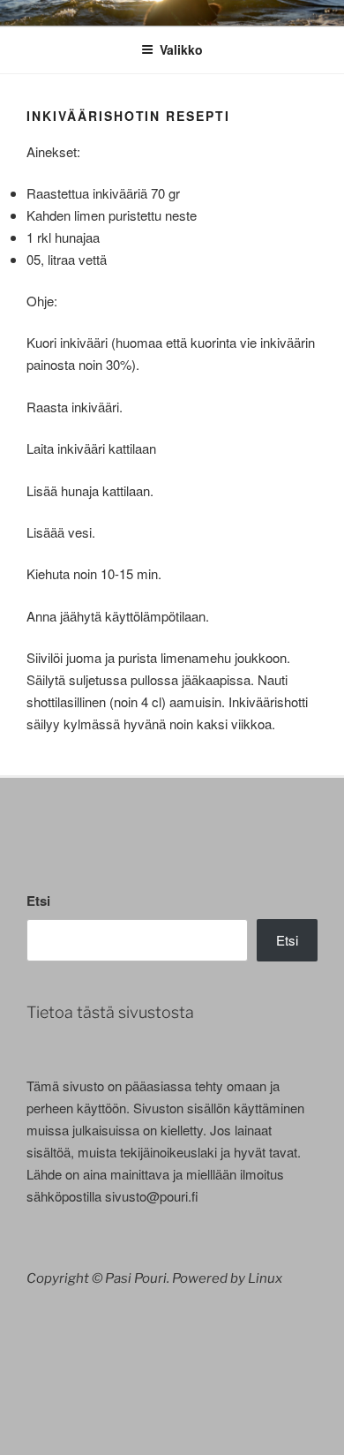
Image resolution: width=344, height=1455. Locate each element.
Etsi (38, 900)
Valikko (181, 49)
